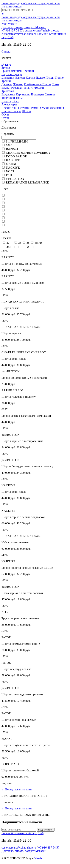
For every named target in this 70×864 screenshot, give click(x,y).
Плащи (50, 77)
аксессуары (38, 3)
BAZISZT (12, 149)
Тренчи (6, 81)
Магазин (40, 27)
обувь (27, 3)
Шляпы (26, 111)
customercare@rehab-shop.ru (42, 30)
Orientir (37, 858)
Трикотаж (7, 91)
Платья (46, 84)
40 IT (10, 247)
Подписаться (45, 829)
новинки (7, 3)
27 (8, 242)
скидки (17, 6)
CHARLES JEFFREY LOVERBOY (28, 152)
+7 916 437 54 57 (12, 30)
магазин (7, 6)
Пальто (40, 77)
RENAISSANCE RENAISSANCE (27, 182)
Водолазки (8, 94)
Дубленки (7, 77)
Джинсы (6, 84)
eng (3, 23)
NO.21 (10, 171)
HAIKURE (13, 160)
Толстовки (8, 97)
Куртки (30, 77)
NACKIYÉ (13, 167)
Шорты (6, 101)
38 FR (38, 242)
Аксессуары (9, 104)
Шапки (6, 111)
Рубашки (17, 87)
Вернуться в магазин (16, 789)
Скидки (6, 51)
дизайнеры (53, 3)
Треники (28, 70)
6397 (9, 145)
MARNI (11, 163)
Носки (5, 107)
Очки (13, 107)
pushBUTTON (15, 178)
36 (19, 242)
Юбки (15, 101)
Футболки (37, 87)
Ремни (35, 107)
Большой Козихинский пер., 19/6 (22, 833)
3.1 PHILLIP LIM (17, 141)
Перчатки (24, 107)
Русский (12, 23)
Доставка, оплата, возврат (18, 27)
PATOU (11, 175)
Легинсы (16, 70)
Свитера (50, 94)
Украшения (56, 107)
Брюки (5, 67)
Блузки (5, 87)
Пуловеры (37, 94)
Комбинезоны (33, 84)
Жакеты (20, 77)
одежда (18, 3)
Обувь (5, 114)
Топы (55, 84)
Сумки (44, 107)
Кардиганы (23, 94)
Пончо (59, 77)
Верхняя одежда (11, 74)
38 (28, 242)
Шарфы (16, 111)
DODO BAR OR (16, 156)
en (2, 13)
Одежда (6, 64)
